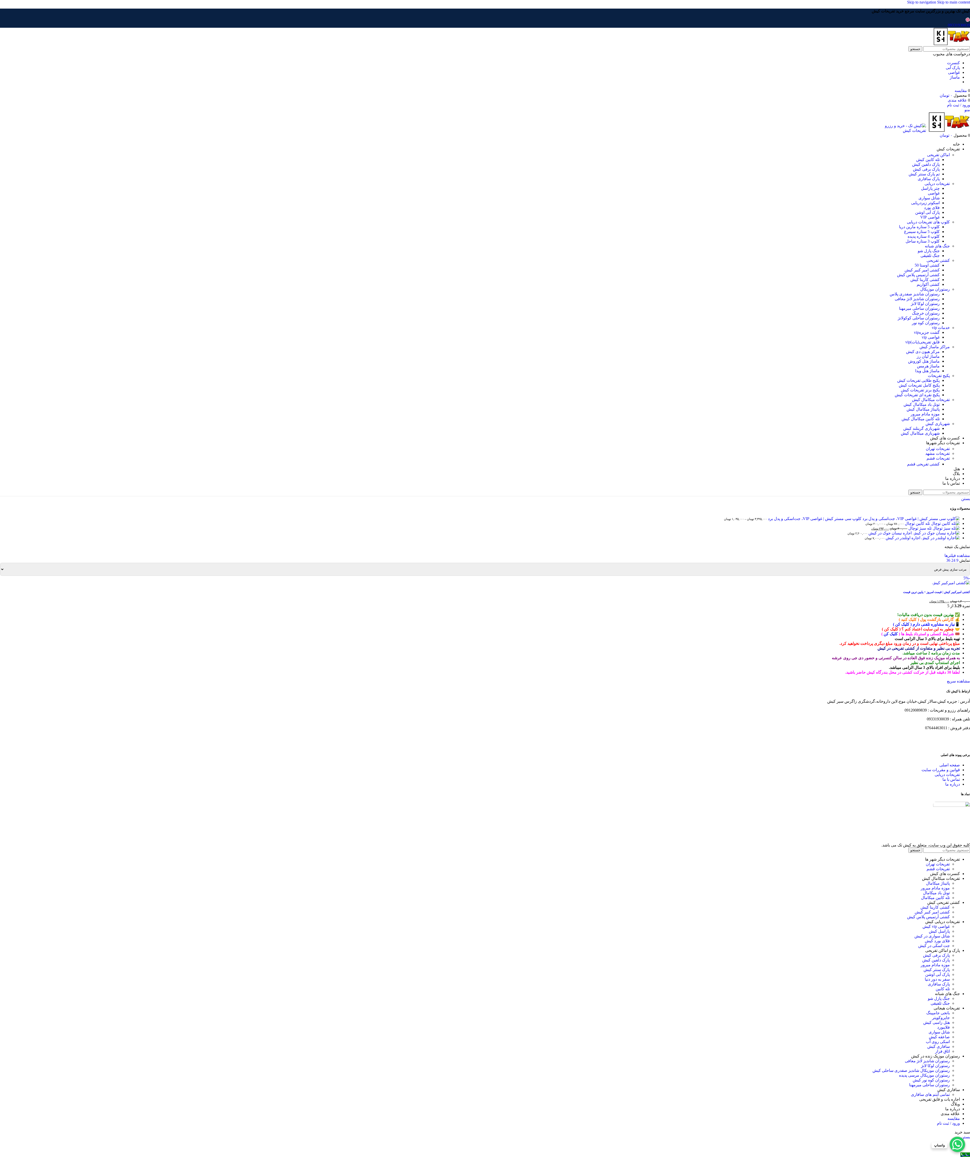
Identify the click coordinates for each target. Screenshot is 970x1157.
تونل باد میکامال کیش (922, 404)
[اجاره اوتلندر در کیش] (940, 538)
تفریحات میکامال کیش (931, 399)
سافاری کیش (938, 1046)
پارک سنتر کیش (937, 969)
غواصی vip (931, 337)
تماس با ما (951, 779)
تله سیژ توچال (919, 528)
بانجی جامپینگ (938, 1013)
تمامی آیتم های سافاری (930, 1094)
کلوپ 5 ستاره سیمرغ (922, 231)
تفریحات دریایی (937, 183)
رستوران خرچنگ (926, 313)
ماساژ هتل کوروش (924, 361)
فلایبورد (943, 1027)
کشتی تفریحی (938, 260)
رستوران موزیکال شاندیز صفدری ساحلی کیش (911, 1070)
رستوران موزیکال (935, 289)
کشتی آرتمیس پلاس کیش (918, 275)
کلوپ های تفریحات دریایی (928, 222)
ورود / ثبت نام (948, 1123)
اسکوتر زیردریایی (925, 203)
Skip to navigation (922, 2)
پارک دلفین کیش (926, 164)
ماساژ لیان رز (928, 356)
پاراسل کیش (939, 931)
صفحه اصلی (949, 765)
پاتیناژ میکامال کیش (923, 409)
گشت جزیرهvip (927, 332)
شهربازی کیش (938, 423)
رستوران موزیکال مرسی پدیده (924, 1075)
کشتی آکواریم (928, 284)
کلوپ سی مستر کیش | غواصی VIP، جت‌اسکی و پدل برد (814, 518)
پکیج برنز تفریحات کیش (920, 390)
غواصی (954, 72)
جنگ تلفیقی (930, 255)
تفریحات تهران (938, 448)
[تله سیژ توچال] (946, 528)
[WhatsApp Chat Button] (957, 1144)
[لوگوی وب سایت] (951, 44)
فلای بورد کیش (937, 941)
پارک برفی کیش (926, 169)
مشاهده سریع (958, 681)
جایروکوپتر (941, 1018)
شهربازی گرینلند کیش (921, 428)
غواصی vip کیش (936, 926)
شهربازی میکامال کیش (920, 433)
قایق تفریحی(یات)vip (922, 342)
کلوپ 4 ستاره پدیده (924, 236)
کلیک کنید (909, 619)
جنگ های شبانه (937, 246)
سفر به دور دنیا (937, 979)
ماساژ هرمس (928, 366)
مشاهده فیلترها (957, 555)
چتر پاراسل (930, 188)
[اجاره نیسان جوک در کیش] (936, 533)
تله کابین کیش (928, 159)
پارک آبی (953, 67)
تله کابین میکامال (935, 897)
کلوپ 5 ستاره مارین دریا (919, 227)
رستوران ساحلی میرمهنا (919, 308)
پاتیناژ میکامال (938, 883)
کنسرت (953, 63)
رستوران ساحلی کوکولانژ (919, 318)
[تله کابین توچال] (945, 523)
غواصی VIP (930, 217)
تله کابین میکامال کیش (921, 419)
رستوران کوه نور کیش (931, 1080)
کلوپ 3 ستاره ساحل (923, 241)
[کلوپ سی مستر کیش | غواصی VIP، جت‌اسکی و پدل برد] (910, 518)
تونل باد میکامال (936, 893)
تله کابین (943, 989)
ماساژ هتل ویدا (927, 371)
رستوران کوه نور (926, 323)
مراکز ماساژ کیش (934, 347)
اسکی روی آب (938, 1042)
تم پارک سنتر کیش (924, 174)
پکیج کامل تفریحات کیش (919, 385)
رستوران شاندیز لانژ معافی (917, 299)
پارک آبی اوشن (927, 212)
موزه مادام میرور (925, 414)
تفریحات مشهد (937, 453)
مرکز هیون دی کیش (923, 351)
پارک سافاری (929, 179)
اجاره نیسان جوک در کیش (889, 533)
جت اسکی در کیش (934, 945)
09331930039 (959, 25)
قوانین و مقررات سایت (941, 770)
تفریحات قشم (938, 458)
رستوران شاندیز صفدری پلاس (915, 294)
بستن (965, 499)
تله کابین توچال (917, 523)
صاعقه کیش (939, 1037)
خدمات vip (941, 327)
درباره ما (952, 784)
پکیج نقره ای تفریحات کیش (917, 395)
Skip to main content (953, 2)
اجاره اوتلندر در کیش (902, 538)
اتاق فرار (942, 1051)
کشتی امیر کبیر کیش (922, 270)
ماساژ (955, 77)
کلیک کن (902, 624)
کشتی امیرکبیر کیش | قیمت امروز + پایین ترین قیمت (936, 592)
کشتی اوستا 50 (927, 265)
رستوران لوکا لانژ (925, 303)
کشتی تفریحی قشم (923, 464)
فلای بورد (932, 207)
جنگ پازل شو (929, 251)
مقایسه (954, 1118)
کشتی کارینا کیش (925, 279)
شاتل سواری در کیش (932, 936)
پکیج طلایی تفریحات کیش (918, 380)
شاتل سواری (929, 198)
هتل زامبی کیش (936, 1022)
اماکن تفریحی (938, 155)
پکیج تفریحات (939, 375)
